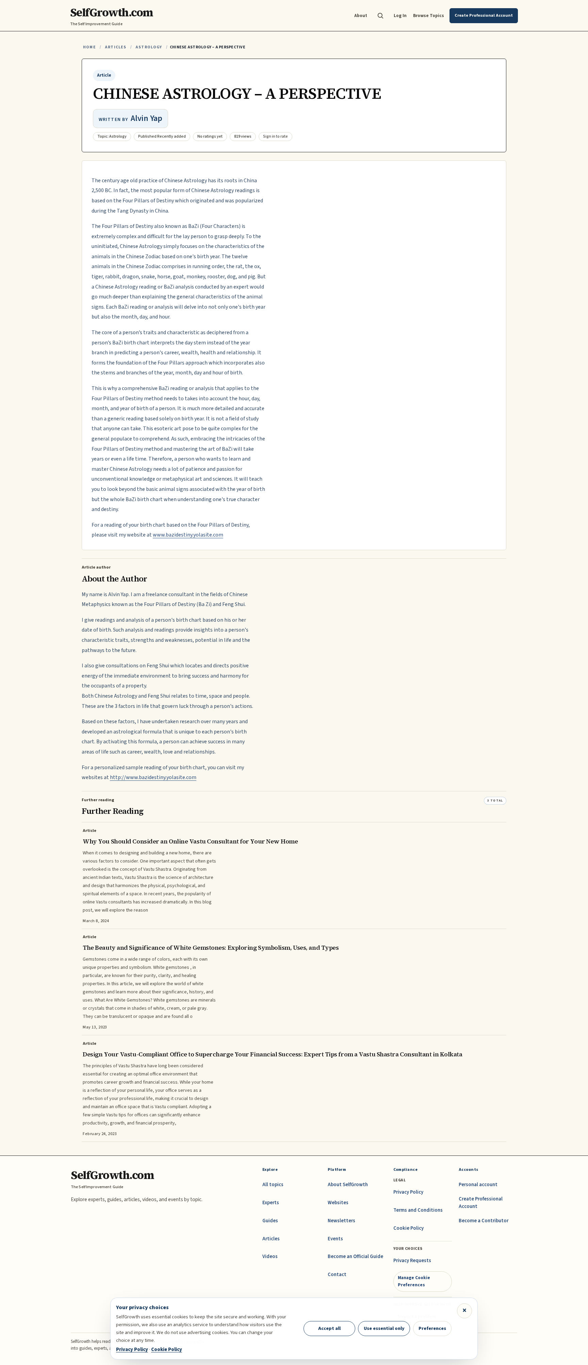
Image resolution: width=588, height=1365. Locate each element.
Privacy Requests (412, 1260)
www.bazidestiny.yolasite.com (188, 535)
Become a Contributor (483, 1220)
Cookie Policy (408, 1228)
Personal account (478, 1184)
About (360, 15)
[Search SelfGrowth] (380, 15)
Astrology (148, 47)
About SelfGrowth (348, 1184)
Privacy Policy (408, 1192)
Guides (270, 1220)
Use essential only (384, 1328)
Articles (115, 47)
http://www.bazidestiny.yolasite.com (153, 777)
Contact (337, 1274)
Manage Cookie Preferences (414, 1281)
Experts (270, 1202)
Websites (338, 1202)
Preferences (432, 1328)
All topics (272, 1184)
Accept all (329, 1328)
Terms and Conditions (418, 1210)
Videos (270, 1256)
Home (89, 47)
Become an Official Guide (355, 1256)
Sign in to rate (275, 136)
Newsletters (341, 1220)
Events (335, 1238)
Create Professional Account (481, 1202)
